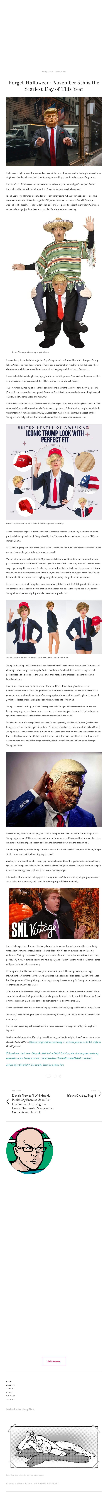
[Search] (24, 7)
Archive (10, 1389)
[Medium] (51, 1417)
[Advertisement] (54, 33)
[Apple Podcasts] (57, 1417)
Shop (8, 1382)
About (9, 1392)
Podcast (10, 1385)
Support (10, 1399)
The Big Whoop (47, 71)
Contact (10, 1396)
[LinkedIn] (61, 1417)
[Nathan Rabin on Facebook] (47, 1417)
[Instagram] (54, 1417)
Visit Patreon (54, 1361)
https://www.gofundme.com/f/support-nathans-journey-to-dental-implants (65, 1042)
